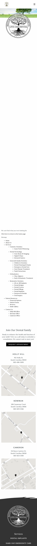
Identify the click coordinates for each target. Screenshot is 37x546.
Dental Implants (19, 291)
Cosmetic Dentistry (16, 247)
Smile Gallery (14, 306)
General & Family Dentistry (18, 261)
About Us (8, 242)
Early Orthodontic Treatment (23, 278)
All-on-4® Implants (20, 283)
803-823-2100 (19, 456)
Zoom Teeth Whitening (21, 249)
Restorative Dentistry (16, 281)
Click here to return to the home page (13, 234)
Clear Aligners (18, 276)
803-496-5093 (18, 362)
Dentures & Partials (20, 293)
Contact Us (9, 309)
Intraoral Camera (19, 258)
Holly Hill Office (15, 311)
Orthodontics (14, 274)
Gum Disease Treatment (22, 269)
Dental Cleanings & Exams (22, 265)
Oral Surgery (18, 295)
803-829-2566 (18, 409)
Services (8, 245)
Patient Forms (14, 302)
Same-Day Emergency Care (18, 543)
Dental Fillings (18, 289)
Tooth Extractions (20, 271)
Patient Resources (11, 298)
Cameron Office (15, 315)
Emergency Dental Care (21, 267)
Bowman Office (15, 313)
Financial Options (15, 300)
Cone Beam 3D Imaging (21, 254)
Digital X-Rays (18, 256)
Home (7, 240)
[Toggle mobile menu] (34, 4)
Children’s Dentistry (20, 263)
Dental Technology (16, 252)
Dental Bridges (19, 285)
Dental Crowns (19, 287)
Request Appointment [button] (18, 344)
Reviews (12, 304)
